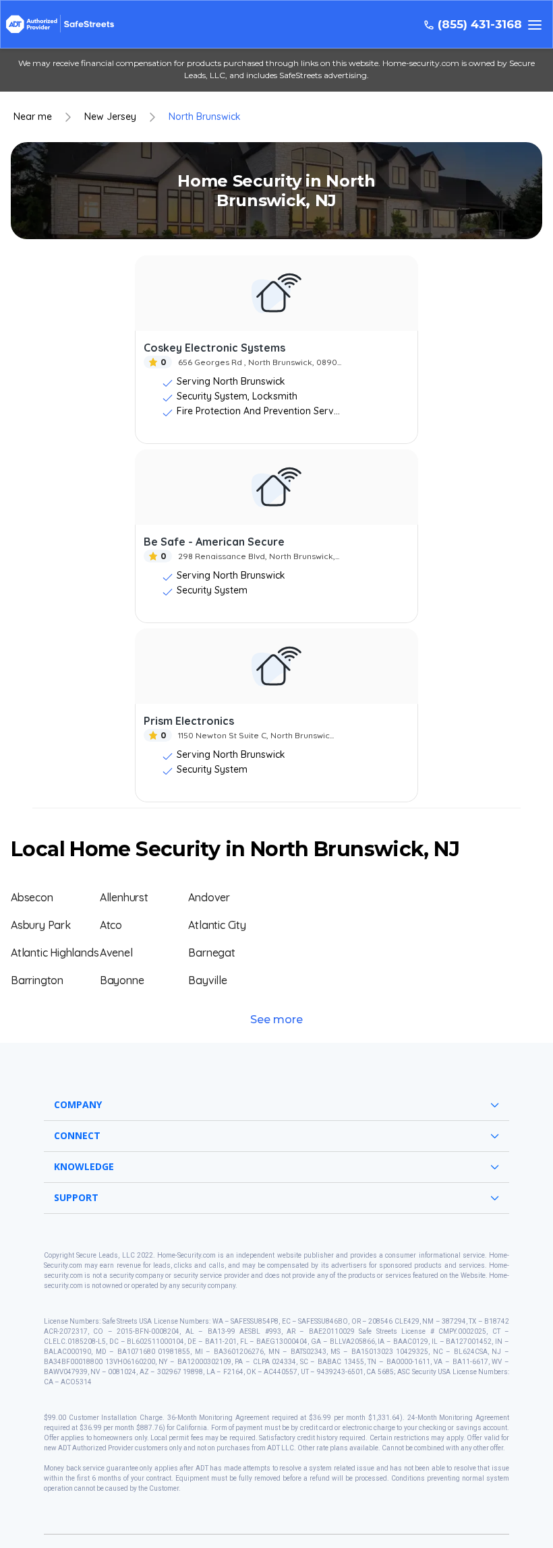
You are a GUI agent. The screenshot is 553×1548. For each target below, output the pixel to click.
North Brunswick (205, 117)
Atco (111, 925)
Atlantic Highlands (54, 952)
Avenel (116, 952)
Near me (32, 117)
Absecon (32, 897)
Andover (209, 897)
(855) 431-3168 (480, 24)
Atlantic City (216, 925)
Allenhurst (124, 897)
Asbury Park (41, 925)
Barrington (37, 980)
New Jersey (110, 117)
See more (276, 1019)
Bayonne (122, 980)
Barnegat (211, 952)
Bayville (207, 980)
